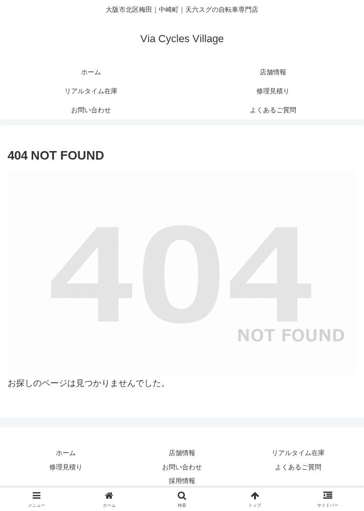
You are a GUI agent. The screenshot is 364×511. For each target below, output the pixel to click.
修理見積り (65, 467)
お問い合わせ (182, 467)
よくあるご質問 (298, 467)
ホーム (66, 453)
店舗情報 (182, 453)
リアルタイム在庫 (298, 453)
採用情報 (182, 480)
